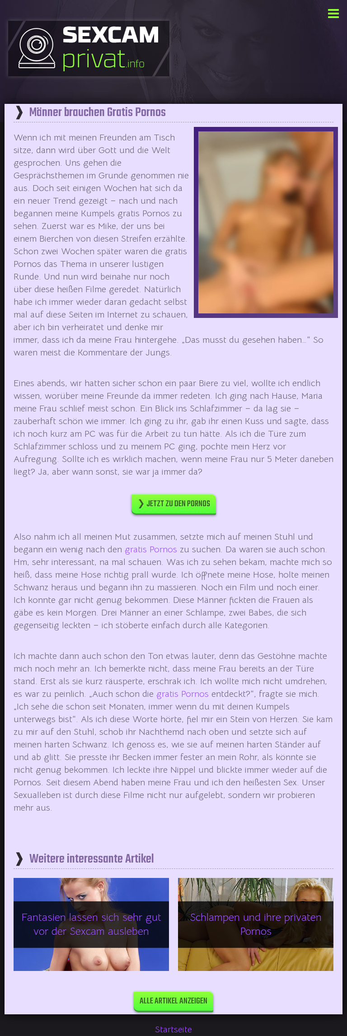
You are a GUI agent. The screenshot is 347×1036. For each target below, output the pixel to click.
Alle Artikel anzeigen (173, 1001)
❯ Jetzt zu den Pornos (173, 504)
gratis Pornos (151, 549)
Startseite (173, 1029)
